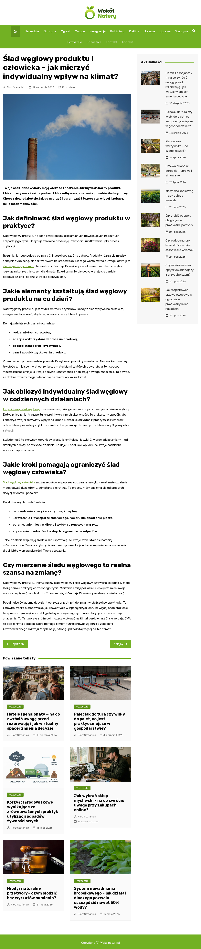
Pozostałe (75, 42)
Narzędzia (32, 31)
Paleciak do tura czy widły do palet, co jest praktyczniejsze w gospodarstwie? (99, 721)
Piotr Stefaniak (16, 87)
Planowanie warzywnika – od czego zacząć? (176, 146)
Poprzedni (17, 644)
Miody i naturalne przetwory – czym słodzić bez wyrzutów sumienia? (32, 893)
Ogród (65, 31)
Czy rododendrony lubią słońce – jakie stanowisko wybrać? (179, 245)
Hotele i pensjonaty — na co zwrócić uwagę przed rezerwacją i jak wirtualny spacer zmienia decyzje (33, 721)
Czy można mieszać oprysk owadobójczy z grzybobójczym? (179, 269)
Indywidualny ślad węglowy (21, 409)
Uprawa (149, 31)
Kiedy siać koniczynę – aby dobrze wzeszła (179, 195)
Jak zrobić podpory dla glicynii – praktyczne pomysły (179, 220)
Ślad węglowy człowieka (19, 482)
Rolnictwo (117, 31)
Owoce (80, 31)
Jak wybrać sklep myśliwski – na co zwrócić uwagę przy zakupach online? (99, 802)
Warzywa (181, 31)
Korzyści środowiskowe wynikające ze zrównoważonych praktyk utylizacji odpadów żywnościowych (32, 811)
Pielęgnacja (98, 31)
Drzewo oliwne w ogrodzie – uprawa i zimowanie (178, 170)
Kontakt (111, 42)
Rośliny (134, 31)
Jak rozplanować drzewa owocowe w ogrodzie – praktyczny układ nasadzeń (178, 299)
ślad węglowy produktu (18, 266)
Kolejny (118, 644)
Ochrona (50, 31)
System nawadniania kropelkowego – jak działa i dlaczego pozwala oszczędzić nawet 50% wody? (100, 898)
